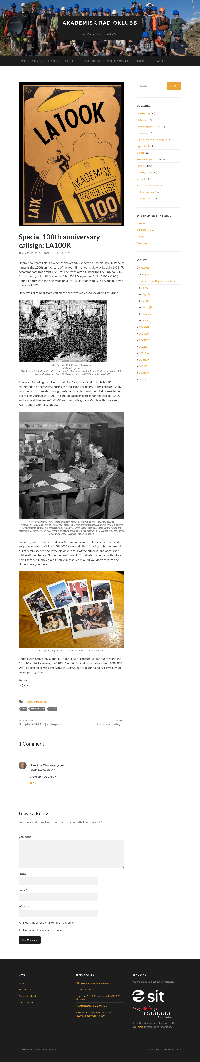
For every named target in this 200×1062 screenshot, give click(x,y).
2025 (144, 326)
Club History (143, 113)
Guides (140, 152)
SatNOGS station (146, 229)
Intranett (158, 61)
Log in (22, 982)
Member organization (35, 701)
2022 (144, 346)
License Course (91, 61)
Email (23, 890)
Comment (25, 836)
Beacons (53, 61)
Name (23, 873)
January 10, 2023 (29, 253)
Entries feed (25, 989)
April (145, 300)
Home (22, 61)
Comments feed (27, 995)
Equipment (142, 132)
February (148, 313)
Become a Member (118, 61)
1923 (24, 709)
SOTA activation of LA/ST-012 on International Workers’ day (93, 1014)
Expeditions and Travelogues (152, 139)
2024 (144, 333)
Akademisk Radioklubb (100, 23)
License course (147, 191)
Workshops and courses (149, 185)
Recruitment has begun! (110, 722)
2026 (144, 268)
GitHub (141, 223)
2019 (144, 366)
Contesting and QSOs (148, 126)
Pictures (140, 61)
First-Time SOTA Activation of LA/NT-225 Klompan (98, 997)
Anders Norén (164, 1049)
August (147, 274)
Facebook (142, 243)
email (141, 1026)
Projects (141, 165)
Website (24, 906)
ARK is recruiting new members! (158, 281)
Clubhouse (142, 119)
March (146, 307)
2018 (144, 372)
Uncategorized (144, 172)
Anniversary (37, 709)
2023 (144, 339)
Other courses (146, 198)
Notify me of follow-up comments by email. (49, 922)
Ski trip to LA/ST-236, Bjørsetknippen (40, 722)
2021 (144, 353)
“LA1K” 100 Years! (85, 989)
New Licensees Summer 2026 (91, 1005)
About (36, 61)
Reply (33, 783)
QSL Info (70, 61)
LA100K (52, 709)
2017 (144, 379)
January (147, 320)
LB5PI (47, 253)
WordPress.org (27, 1002)
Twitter (140, 236)
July (145, 287)
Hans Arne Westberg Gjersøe (47, 765)
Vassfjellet (142, 178)
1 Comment (61, 253)
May (145, 294)
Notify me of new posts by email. (42, 930)
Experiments (143, 146)
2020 (144, 359)
